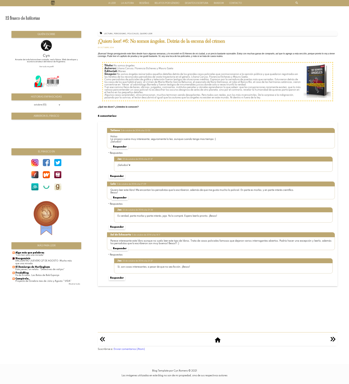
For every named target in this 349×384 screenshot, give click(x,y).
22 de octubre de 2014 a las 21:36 (137, 210)
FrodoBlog (22, 273)
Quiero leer (146, 34)
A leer (112, 3)
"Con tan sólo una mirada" (29, 255)
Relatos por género (167, 3)
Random (219, 3)
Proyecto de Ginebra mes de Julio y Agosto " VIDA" (43, 281)
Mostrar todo (74, 284)
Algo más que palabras (29, 253)
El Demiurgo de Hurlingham (32, 267)
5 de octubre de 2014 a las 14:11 (146, 235)
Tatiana (115, 130)
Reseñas (144, 3)
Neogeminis (22, 258)
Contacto (235, 3)
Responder (120, 147)
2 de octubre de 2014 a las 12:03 (135, 131)
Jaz (120, 159)
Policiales (133, 34)
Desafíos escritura (196, 3)
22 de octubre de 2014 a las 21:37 (137, 159)
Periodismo (120, 34)
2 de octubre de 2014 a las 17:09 (131, 184)
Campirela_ (22, 279)
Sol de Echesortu (120, 235)
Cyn (46, 56)
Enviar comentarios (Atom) (129, 349)
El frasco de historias (22, 18)
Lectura (108, 34)
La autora (127, 3)
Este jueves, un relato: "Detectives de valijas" (39, 269)
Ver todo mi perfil (46, 67)
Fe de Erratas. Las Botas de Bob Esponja (37, 275)
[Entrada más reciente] (102, 341)
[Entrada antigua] (333, 341)
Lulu (113, 184)
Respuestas (116, 153)
